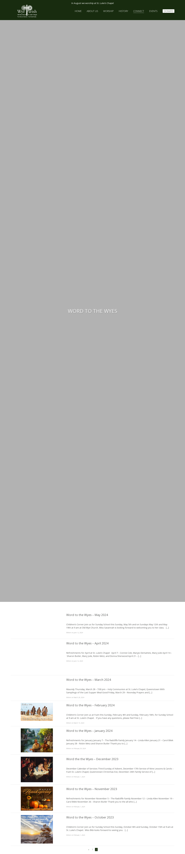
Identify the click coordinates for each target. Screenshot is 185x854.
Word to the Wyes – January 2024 (89, 731)
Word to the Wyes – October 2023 (90, 817)
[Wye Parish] (27, 11)
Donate (168, 11)
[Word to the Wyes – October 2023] (37, 829)
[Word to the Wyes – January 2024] (37, 740)
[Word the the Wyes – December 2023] (37, 769)
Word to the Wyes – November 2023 (91, 789)
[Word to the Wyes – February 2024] (37, 711)
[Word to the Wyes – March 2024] (37, 686)
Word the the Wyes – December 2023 (92, 759)
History (123, 11)
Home (78, 11)
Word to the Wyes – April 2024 (87, 643)
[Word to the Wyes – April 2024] (37, 656)
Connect (138, 11)
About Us (92, 11)
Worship (108, 11)
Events (153, 11)
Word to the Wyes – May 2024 (87, 615)
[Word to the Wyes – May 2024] (37, 624)
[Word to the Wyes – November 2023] (37, 798)
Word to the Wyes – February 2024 (90, 705)
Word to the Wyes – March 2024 (88, 680)
